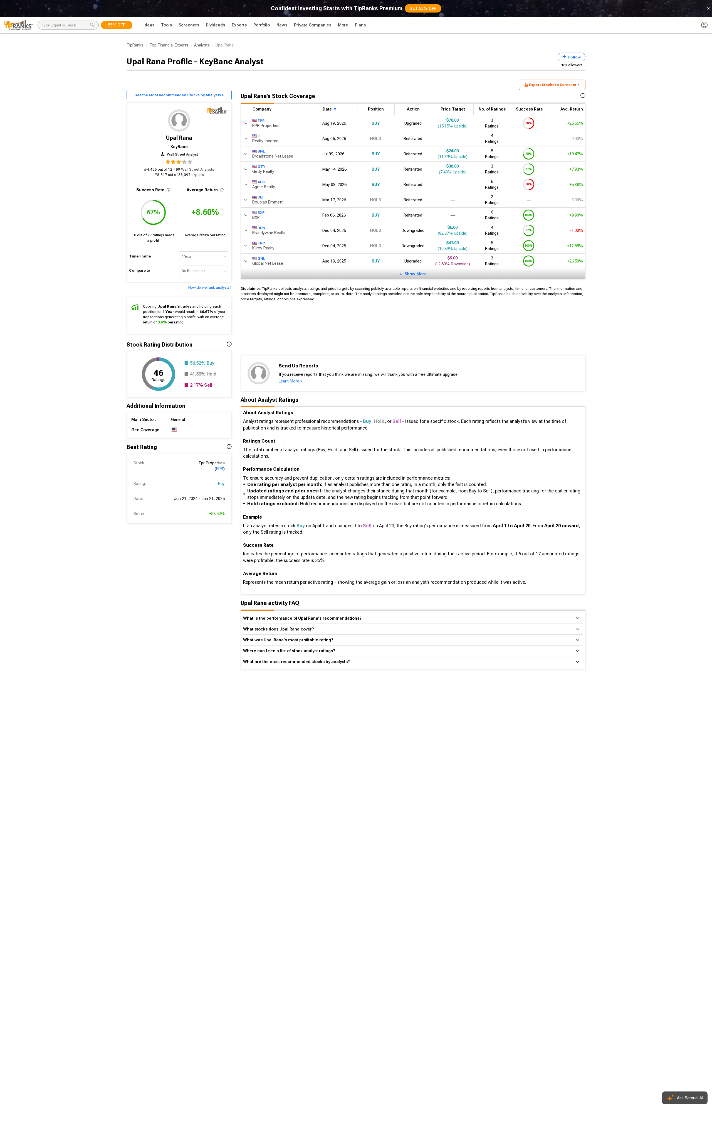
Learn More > (291, 381)
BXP (261, 212)
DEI (260, 197)
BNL (261, 151)
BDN (261, 227)
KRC (261, 243)
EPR (219, 468)
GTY (261, 166)
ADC (261, 181)
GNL (261, 258)
